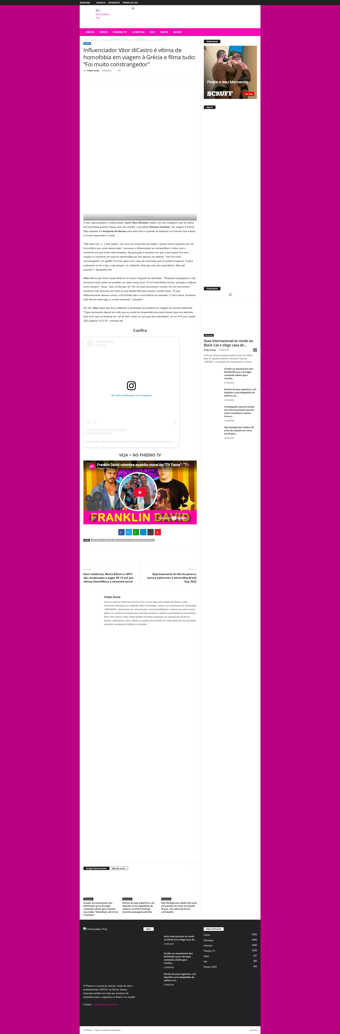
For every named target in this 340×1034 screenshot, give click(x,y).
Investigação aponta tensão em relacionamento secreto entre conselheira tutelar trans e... (239, 411)
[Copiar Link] (150, 532)
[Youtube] (258, 2)
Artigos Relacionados (96, 868)
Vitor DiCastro (146, 540)
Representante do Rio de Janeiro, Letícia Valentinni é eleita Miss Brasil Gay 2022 (172, 577)
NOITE (164, 32)
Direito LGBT (210, 967)
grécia (115, 540)
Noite (206, 956)
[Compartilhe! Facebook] (121, 532)
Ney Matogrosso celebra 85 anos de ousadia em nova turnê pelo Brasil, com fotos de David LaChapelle (179, 907)
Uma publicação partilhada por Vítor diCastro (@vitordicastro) (131, 441)
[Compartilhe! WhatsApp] (136, 532)
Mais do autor (118, 868)
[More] (119, 80)
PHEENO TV (120, 32)
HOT (152, 32)
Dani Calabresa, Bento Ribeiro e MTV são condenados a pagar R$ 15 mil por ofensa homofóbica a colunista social (108, 577)
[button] (255, 32)
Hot (205, 961)
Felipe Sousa (93, 70)
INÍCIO (90, 32)
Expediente (114, 2)
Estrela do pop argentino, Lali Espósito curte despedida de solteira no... (240, 392)
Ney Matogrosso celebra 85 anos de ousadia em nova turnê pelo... (239, 430)
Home (85, 40)
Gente (94, 40)
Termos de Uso (130, 2)
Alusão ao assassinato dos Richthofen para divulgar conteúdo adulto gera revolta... (238, 373)
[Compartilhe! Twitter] (129, 532)
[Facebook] (241, 2)
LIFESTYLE (138, 32)
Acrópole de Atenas (101, 540)
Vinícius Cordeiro (129, 540)
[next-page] (195, 868)
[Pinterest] (103, 80)
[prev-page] (190, 868)
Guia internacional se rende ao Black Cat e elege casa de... (228, 343)
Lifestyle (208, 945)
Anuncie (100, 2)
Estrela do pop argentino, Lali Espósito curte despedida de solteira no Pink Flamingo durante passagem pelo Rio (138, 907)
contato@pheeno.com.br (105, 1004)
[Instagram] (247, 2)
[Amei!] (158, 532)
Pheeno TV (209, 951)
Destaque (88, 899)
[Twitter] (252, 2)
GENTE (103, 32)
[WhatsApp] (111, 80)
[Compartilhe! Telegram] (143, 532)
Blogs (177, 32)
